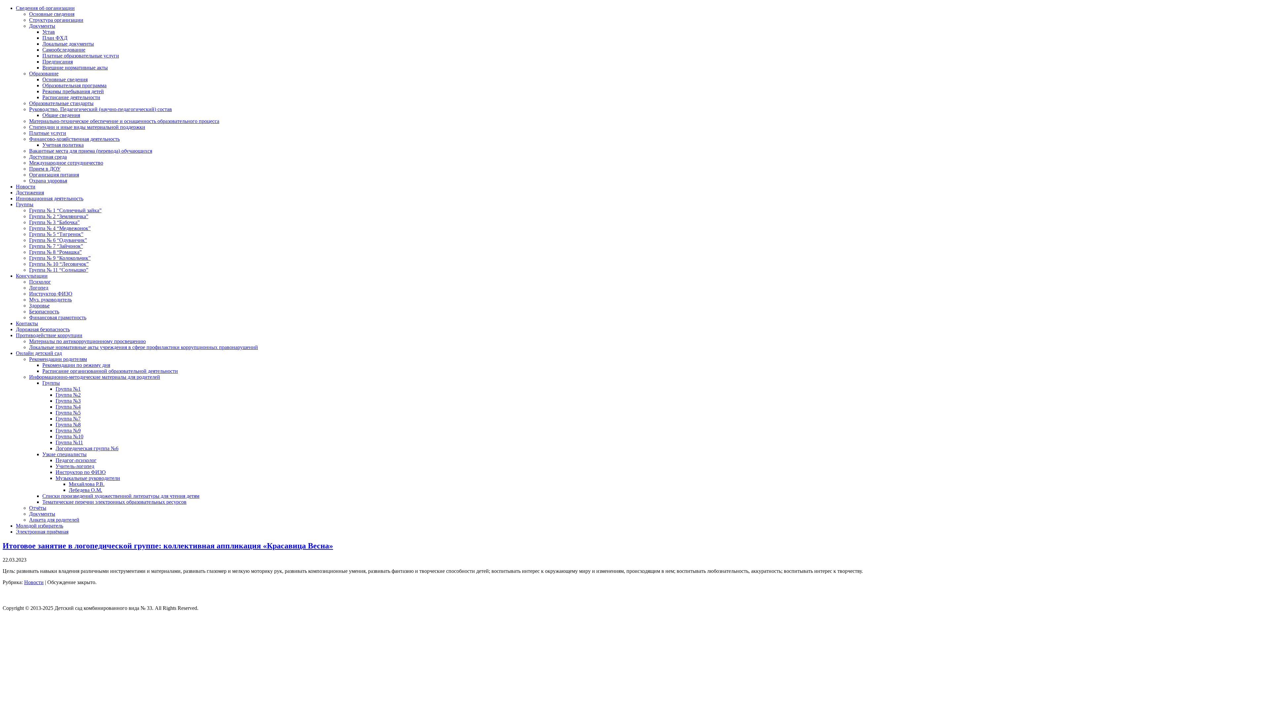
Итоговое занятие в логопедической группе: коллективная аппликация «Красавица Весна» (168, 545)
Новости (34, 582)
